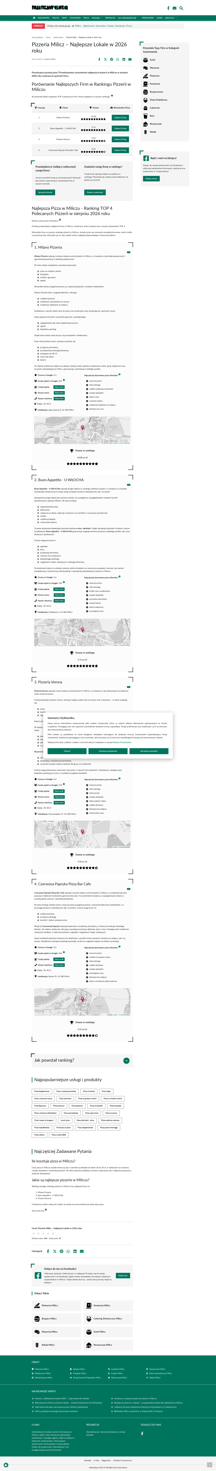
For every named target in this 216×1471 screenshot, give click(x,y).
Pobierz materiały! (95, 192)
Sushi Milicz (100, 1332)
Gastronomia (58, 37)
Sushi (152, 60)
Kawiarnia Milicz (102, 1305)
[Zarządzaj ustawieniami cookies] (6, 1465)
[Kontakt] (174, 8)
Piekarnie (155, 76)
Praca (86, 18)
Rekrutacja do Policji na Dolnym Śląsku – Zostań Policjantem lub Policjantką (68, 1403)
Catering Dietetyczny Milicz (108, 1319)
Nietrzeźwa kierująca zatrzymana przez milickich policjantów (61, 1407)
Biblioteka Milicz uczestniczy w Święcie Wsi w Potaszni (138, 1411)
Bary (152, 116)
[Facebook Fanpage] (167, 8)
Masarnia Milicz (50, 1332)
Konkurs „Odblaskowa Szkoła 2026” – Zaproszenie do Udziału (62, 1399)
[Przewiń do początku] (209, 1464)
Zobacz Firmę (120, 118)
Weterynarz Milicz (43, 1373)
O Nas (96, 1460)
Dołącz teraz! (151, 179)
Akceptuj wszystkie (149, 751)
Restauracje (156, 124)
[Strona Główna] (34, 18)
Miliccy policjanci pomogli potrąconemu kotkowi (56, 1411)
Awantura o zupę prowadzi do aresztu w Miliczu (135, 1399)
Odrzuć (67, 751)
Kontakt (89, 1435)
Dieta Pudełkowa (158, 100)
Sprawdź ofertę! (45, 192)
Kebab (153, 132)
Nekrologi (110, 18)
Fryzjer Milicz (117, 1373)
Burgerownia (156, 92)
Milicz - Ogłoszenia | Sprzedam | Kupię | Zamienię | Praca (103, 26)
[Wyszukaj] (181, 8)
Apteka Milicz (79, 1369)
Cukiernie (155, 108)
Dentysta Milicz (42, 1369)
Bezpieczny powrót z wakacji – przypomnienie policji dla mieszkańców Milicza (148, 1403)
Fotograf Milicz (79, 1373)
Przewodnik (148, 18)
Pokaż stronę (59, 393)
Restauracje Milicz (103, 1345)
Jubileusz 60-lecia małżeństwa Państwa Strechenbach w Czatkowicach (145, 1407)
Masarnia (154, 68)
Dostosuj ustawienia (108, 751)
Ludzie (159, 18)
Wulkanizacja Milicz (43, 1378)
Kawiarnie (155, 84)
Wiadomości (44, 18)
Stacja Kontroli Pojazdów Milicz (87, 1378)
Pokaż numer (59, 398)
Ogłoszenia (75, 18)
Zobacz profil (59, 387)
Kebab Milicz (48, 1345)
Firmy (64, 18)
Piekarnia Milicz (50, 1305)
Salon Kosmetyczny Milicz (160, 1373)
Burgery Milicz (49, 1319)
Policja (55, 18)
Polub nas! (123, 1276)
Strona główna (37, 37)
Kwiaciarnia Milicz (157, 1369)
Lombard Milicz (117, 1369)
